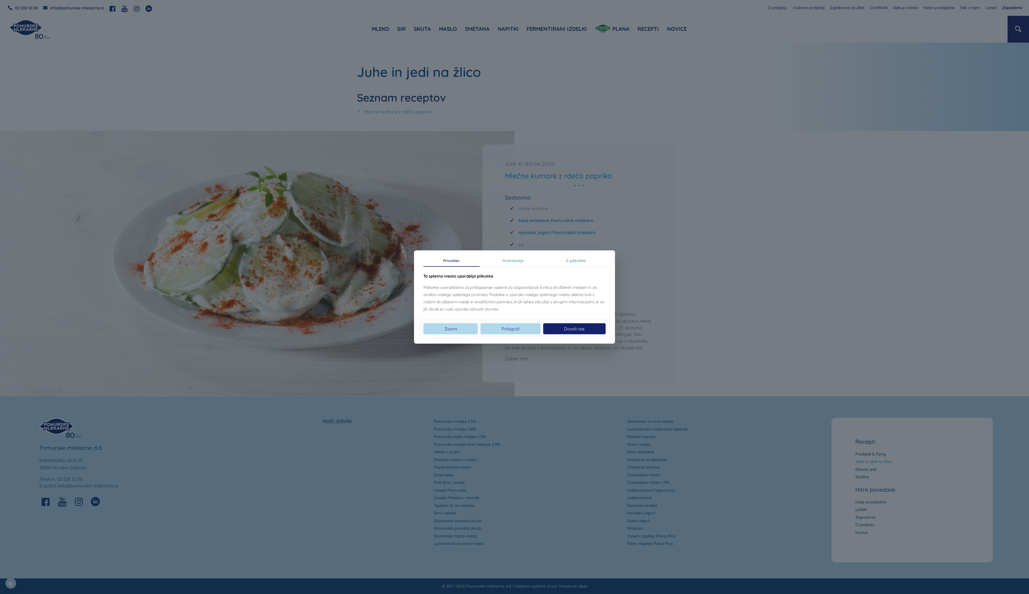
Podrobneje (512, 260)
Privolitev (451, 260)
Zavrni (451, 328)
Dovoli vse (574, 328)
